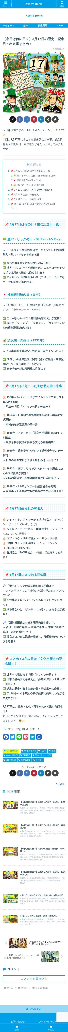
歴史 (53, 751)
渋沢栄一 (39, 760)
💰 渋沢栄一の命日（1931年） (29, 185)
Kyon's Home (33, 4)
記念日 (44, 751)
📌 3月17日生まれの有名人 (24, 194)
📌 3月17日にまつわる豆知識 (25, 199)
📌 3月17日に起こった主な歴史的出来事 (31, 189)
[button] (48, 119)
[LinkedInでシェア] (41, 119)
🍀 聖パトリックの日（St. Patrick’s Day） (35, 175)
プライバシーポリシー (50, 1021)
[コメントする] (55, 119)
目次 (29, 164)
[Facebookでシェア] (20, 119)
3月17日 (26, 755)
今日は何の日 (12, 751)
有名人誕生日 (12, 755)
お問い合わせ (18, 1021)
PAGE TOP (35, 1008)
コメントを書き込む (34, 978)
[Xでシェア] (12, 119)
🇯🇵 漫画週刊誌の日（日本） (27, 180)
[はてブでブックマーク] (27, 119)
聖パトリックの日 (43, 755)
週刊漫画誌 (11, 760)
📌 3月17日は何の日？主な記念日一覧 (30, 171)
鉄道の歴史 (26, 760)
